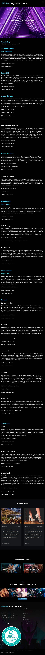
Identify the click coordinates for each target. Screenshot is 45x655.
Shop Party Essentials (27, 623)
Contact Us (25, 613)
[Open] (4, 592)
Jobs (24, 615)
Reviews (25, 611)
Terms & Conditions (27, 621)
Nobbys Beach (6, 271)
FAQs (24, 617)
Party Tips (25, 608)
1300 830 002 (3, 611)
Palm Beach (5, 424)
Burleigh (4, 300)
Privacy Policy (26, 619)
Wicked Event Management (9, 652)
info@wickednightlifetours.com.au (8, 613)
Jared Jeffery (5, 42)
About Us (25, 609)
